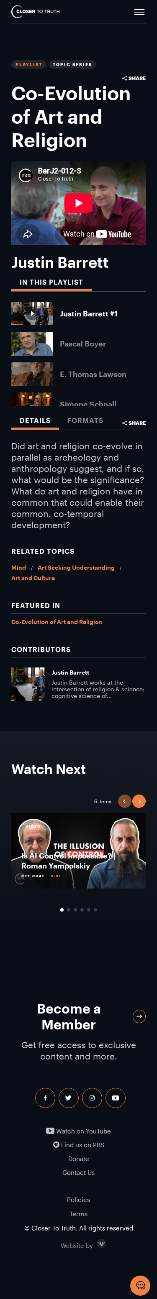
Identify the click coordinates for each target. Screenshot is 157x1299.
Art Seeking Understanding (76, 567)
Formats (85, 420)
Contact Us (78, 1172)
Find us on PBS (81, 1145)
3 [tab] (75, 910)
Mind (18, 567)
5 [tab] (88, 910)
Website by (95, 1243)
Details (35, 420)
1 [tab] (62, 910)
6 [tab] (95, 910)
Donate (78, 1158)
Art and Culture (33, 577)
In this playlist (51, 282)
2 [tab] (68, 910)
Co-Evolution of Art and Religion (57, 621)
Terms (78, 1213)
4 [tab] (82, 910)
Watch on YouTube (82, 1131)
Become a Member (69, 1016)
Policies (78, 1199)
